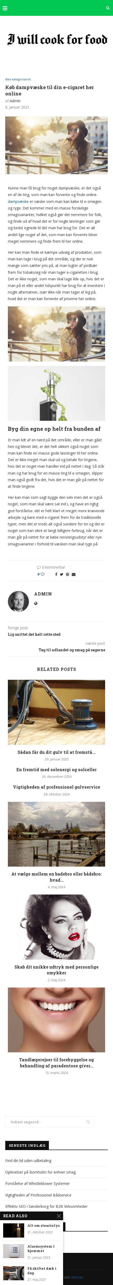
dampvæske (18, 201)
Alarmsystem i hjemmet (41, 1248)
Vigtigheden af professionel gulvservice (56, 787)
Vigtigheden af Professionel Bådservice (38, 1195)
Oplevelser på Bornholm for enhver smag (40, 1172)
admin (15, 100)
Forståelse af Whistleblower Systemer (37, 1183)
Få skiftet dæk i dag (41, 1271)
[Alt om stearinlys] (13, 1230)
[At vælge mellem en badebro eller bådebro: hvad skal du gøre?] (56, 834)
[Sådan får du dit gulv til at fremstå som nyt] (56, 712)
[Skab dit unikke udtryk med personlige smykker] (56, 927)
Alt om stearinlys (43, 1225)
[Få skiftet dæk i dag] (13, 1273)
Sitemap (77, 1277)
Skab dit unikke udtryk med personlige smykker (56, 969)
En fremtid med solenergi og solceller (56, 769)
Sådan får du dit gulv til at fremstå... (56, 752)
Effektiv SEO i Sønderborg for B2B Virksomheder (46, 1206)
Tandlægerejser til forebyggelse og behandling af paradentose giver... (56, 1062)
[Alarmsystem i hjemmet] (13, 1251)
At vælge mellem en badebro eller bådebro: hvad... (56, 876)
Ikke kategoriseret (18, 79)
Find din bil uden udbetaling (28, 1160)
